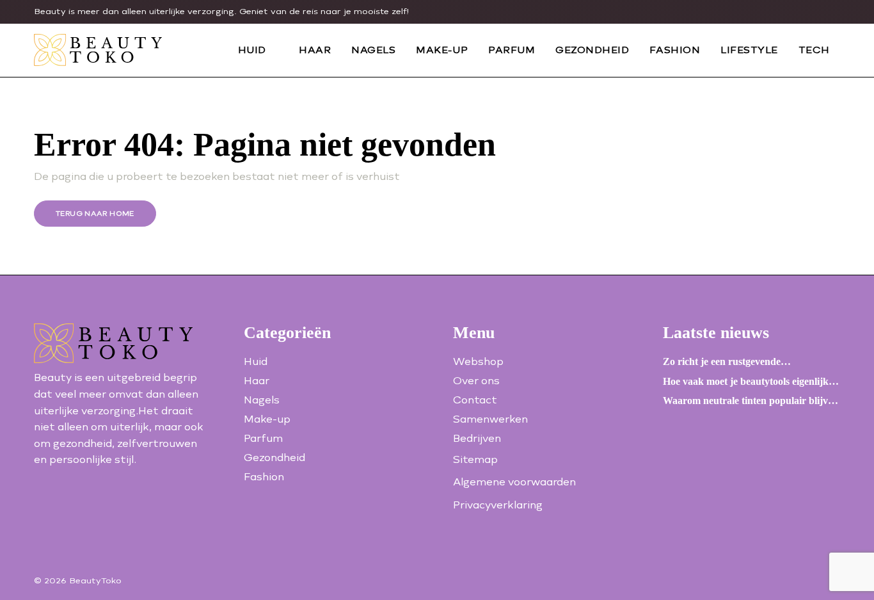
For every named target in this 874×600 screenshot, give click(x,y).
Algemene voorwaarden (514, 482)
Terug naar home (95, 213)
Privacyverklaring (498, 505)
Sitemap (475, 459)
